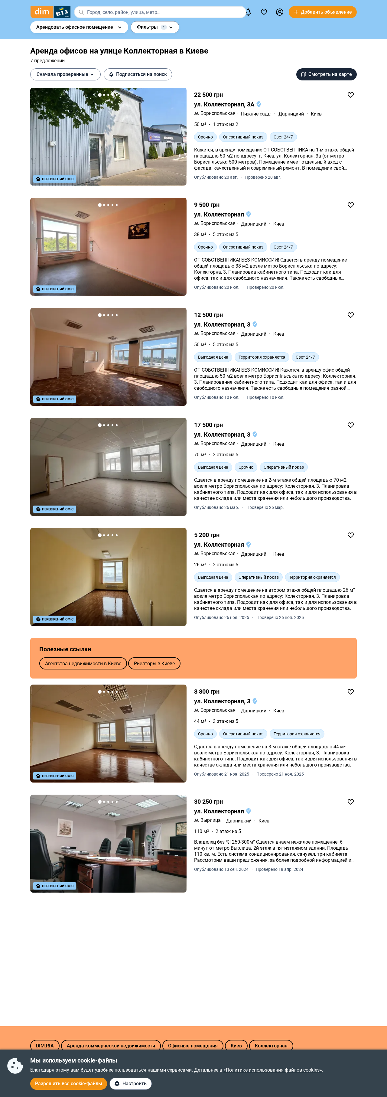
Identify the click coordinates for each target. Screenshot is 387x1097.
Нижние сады (256, 114)
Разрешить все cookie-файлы (68, 1083)
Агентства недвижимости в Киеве (83, 663)
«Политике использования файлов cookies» (272, 1070)
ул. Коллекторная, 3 (223, 324)
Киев (316, 114)
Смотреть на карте (330, 74)
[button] (279, 12)
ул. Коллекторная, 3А (225, 104)
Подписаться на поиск (141, 74)
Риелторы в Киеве (154, 663)
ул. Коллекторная (220, 214)
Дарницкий (291, 114)
